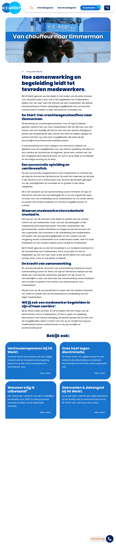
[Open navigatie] (107, 7)
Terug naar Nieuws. (34, 71)
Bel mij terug (98, 538)
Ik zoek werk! (89, 7)
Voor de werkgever (66, 7)
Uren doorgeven (45, 7)
